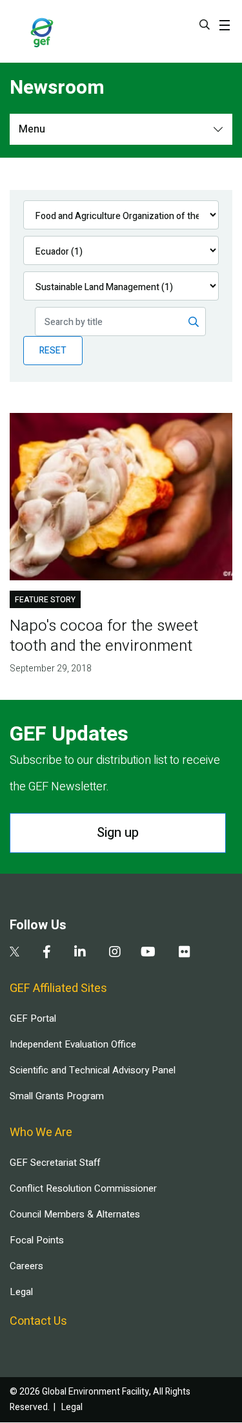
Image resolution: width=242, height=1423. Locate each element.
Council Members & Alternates (75, 1214)
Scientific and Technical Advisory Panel (93, 1070)
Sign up (118, 832)
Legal (21, 1292)
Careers (26, 1266)
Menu (32, 129)
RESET (52, 350)
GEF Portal (33, 1018)
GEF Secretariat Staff (55, 1162)
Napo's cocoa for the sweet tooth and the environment (104, 636)
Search (204, 24)
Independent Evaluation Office (73, 1044)
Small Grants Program (57, 1096)
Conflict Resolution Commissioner (83, 1188)
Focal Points (37, 1240)
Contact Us (38, 1321)
